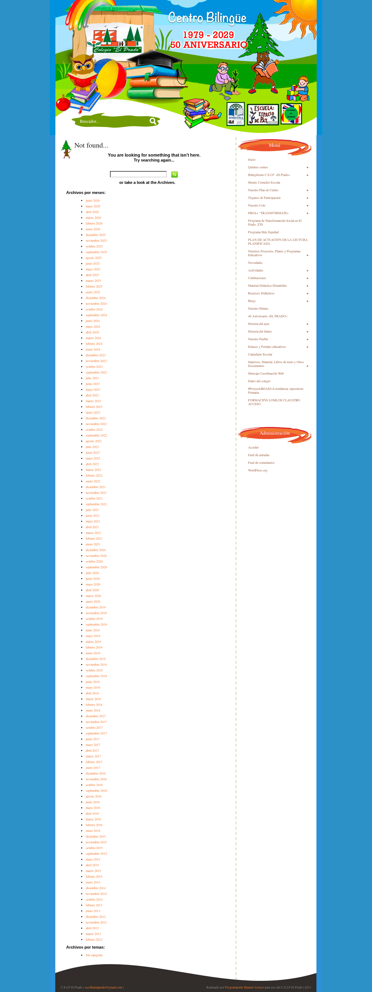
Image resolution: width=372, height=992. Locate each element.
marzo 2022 (93, 469)
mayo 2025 (93, 269)
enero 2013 (93, 911)
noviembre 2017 (96, 721)
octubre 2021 (94, 498)
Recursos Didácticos (261, 293)
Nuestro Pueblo (258, 339)
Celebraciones (257, 278)
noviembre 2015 (96, 842)
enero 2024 (93, 349)
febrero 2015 (94, 876)
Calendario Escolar (260, 354)
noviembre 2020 (96, 555)
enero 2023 (93, 412)
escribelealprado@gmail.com (103, 987)
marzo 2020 (93, 595)
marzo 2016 (93, 819)
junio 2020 (93, 578)
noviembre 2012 (96, 922)
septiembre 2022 (96, 435)
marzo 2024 (93, 338)
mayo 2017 (93, 744)
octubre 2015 (94, 847)
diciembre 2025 (96, 234)
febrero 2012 (94, 939)
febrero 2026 (94, 223)
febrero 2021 (94, 538)
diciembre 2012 (96, 916)
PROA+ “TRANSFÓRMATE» (268, 213)
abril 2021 (92, 527)
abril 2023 (92, 395)
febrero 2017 (94, 762)
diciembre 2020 (96, 550)
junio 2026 (93, 200)
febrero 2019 (94, 647)
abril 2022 (92, 464)
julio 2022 (92, 446)
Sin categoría (94, 955)
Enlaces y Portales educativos (267, 346)
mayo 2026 (93, 206)
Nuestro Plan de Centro (263, 190)
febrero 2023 (94, 406)
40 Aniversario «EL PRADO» (268, 316)
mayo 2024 (93, 326)
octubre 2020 (94, 561)
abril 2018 (92, 693)
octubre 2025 (94, 246)
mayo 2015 (93, 859)
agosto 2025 (94, 257)
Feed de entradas (259, 455)
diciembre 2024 (96, 297)
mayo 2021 (93, 521)
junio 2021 (93, 515)
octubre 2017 (94, 727)
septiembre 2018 (96, 676)
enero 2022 (93, 481)
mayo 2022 (93, 458)
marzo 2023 (93, 401)
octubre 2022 (94, 429)
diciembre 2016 (96, 773)
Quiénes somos (258, 167)
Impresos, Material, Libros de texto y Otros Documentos (276, 364)
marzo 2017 (93, 756)
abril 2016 (92, 813)
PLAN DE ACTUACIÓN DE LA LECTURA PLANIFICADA (278, 241)
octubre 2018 (94, 670)
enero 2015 (93, 882)
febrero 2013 (94, 905)
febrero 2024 (94, 343)
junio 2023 (93, 383)
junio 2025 (93, 263)
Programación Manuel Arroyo (244, 987)
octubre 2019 (94, 618)
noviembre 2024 (96, 303)
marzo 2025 (93, 280)
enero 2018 (93, 710)
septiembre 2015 (96, 853)
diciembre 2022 (96, 418)
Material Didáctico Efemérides (267, 285)
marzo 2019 (93, 641)
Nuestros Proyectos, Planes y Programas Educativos (274, 253)
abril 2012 (92, 928)
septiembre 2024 (96, 315)
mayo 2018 (93, 687)
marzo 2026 (93, 217)
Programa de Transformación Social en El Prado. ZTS (274, 222)
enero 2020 (93, 601)
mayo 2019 (93, 636)
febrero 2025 (94, 286)
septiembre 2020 (96, 567)
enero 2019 (93, 653)
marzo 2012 (93, 933)
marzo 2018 (93, 699)
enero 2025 (93, 292)
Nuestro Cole (256, 205)
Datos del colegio (259, 381)
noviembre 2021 (96, 492)
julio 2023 (92, 378)
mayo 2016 (93, 807)
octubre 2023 (94, 366)
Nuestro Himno (258, 308)
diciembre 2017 (96, 716)
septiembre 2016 (96, 790)
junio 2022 (93, 452)
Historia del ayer (258, 323)
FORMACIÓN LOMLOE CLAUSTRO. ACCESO (274, 402)
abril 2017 (92, 750)
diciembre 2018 (96, 658)
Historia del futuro (260, 331)
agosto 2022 (94, 441)
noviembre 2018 (96, 664)
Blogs (252, 300)
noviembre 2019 (96, 613)
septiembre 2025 (96, 252)
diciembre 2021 (96, 487)
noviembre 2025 (96, 240)
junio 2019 (93, 630)
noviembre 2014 (96, 893)
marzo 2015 (93, 870)
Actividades (255, 270)
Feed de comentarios (261, 462)
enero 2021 (93, 544)
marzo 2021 (93, 532)
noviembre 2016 (96, 779)
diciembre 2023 (96, 355)
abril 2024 (92, 332)
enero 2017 (93, 767)
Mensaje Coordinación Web (266, 373)
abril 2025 (92, 275)
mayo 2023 (93, 389)
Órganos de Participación (264, 197)
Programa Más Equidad (263, 232)
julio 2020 (92, 572)
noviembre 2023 (96, 360)
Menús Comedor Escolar (264, 182)
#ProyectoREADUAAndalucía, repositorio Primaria (275, 390)
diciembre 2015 (96, 836)
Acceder (253, 447)
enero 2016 (93, 830)
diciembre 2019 (96, 607)
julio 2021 (92, 509)
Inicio (251, 159)
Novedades (255, 262)
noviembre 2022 (96, 424)
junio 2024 (93, 320)
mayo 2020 (93, 584)
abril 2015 (92, 865)
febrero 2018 (94, 704)
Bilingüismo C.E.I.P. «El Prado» (269, 174)
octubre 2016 (94, 784)
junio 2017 (93, 739)
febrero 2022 (94, 475)
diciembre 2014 (96, 888)
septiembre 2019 (96, 624)
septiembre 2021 (96, 504)
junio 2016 (93, 802)
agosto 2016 (94, 796)
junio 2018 (93, 681)
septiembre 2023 (96, 372)
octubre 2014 (94, 899)
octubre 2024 (94, 309)
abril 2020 (92, 590)
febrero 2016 (94, 825)
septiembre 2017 (96, 733)
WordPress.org (257, 470)
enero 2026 (93, 229)
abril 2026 (92, 212)
